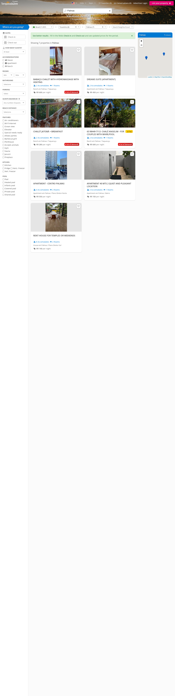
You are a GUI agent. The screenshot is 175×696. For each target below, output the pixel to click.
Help (82, 3)
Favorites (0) (106, 3)
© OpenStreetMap (166, 77)
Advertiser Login (140, 3)
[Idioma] (75, 3)
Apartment (12, 63)
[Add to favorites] (78, 50)
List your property (160, 3)
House (10, 60)
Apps (91, 3)
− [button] (141, 45)
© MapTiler (156, 77)
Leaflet (150, 77)
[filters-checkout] (5, 42)
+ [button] (141, 41)
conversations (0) (124, 3)
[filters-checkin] (5, 36)
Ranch (10, 66)
